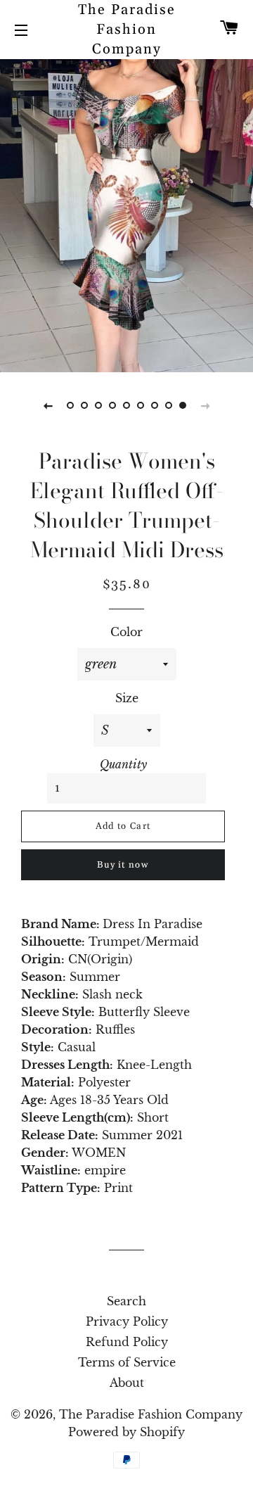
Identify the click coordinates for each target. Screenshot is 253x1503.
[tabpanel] (126, 214)
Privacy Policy (127, 1321)
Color (126, 632)
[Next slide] (205, 405)
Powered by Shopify (126, 1432)
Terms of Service (127, 1362)
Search (126, 1301)
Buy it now (123, 864)
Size (126, 698)
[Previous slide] (47, 405)
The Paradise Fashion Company (127, 29)
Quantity (123, 764)
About (127, 1383)
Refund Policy (127, 1342)
